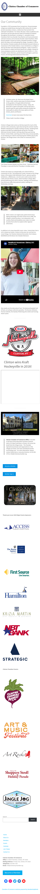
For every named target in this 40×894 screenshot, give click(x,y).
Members (5, 840)
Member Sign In (9, 474)
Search (5, 817)
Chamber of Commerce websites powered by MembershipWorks (20, 889)
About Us (5, 837)
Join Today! (6, 849)
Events (5, 843)
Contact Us (6, 852)
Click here (9, 115)
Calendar (5, 846)
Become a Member (10, 466)
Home (5, 835)
